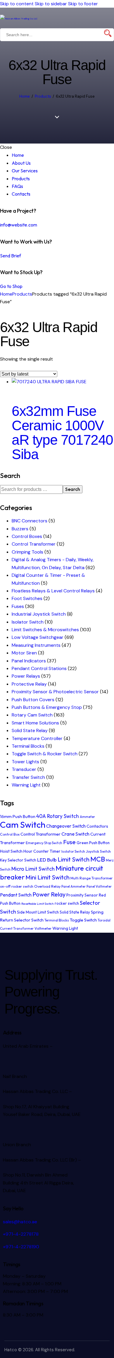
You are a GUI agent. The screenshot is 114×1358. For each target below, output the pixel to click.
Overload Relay (47, 886)
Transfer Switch (28, 777)
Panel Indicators (29, 661)
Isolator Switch (28, 622)
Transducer (24, 769)
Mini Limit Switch (47, 877)
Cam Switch (22, 824)
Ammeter (87, 816)
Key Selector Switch (18, 860)
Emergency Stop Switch (44, 843)
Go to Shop (11, 286)
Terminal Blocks (28, 746)
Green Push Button (93, 842)
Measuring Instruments (36, 645)
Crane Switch (75, 834)
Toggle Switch (83, 920)
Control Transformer (34, 544)
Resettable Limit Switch (37, 904)
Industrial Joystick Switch (39, 614)
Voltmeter (42, 928)
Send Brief (10, 256)
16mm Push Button (17, 816)
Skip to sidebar (51, 4)
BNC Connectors (29, 521)
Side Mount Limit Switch (38, 912)
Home (24, 96)
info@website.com (18, 225)
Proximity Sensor (82, 895)
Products (43, 96)
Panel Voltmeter (99, 886)
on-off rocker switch (16, 886)
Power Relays (26, 676)
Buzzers (20, 529)
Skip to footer (83, 4)
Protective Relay (29, 684)
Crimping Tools (27, 552)
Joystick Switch (98, 851)
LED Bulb (47, 860)
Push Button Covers (33, 700)
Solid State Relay (30, 730)
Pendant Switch (16, 895)
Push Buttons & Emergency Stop (47, 707)
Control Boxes (27, 536)
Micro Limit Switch (33, 868)
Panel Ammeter (73, 886)
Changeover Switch (66, 826)
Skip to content (17, 4)
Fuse (69, 842)
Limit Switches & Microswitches (45, 629)
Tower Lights (25, 762)
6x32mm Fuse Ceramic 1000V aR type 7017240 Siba (62, 432)
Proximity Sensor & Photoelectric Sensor (55, 692)
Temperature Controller (37, 738)
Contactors (97, 826)
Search (72, 489)
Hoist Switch (11, 851)
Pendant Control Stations (39, 668)
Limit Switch (73, 859)
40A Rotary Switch (57, 816)
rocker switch (67, 903)
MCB (97, 859)
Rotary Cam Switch (32, 715)
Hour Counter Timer (42, 851)
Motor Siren (24, 653)
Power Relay (48, 894)
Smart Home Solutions (35, 723)
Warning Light (26, 785)
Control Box (10, 834)
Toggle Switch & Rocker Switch (44, 754)
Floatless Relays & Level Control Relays (53, 591)
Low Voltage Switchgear (37, 637)
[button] (110, 18)
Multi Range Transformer (91, 878)
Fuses (18, 606)
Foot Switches (27, 598)
